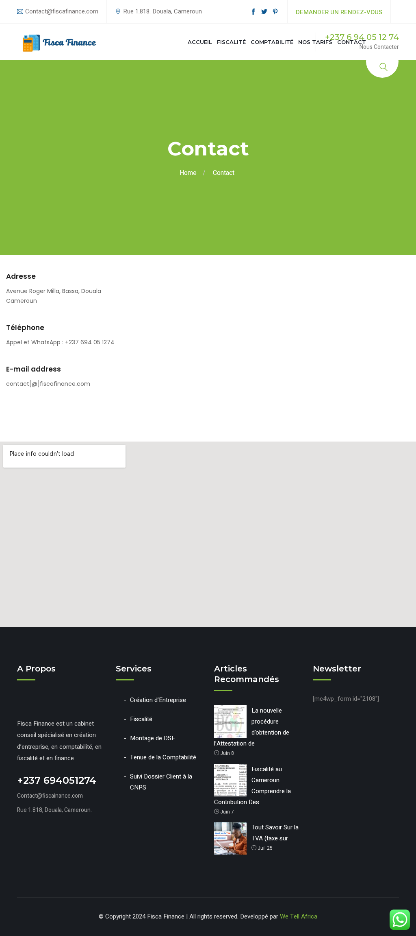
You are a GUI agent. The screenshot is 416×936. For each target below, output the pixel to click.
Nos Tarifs (315, 42)
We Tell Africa (298, 916)
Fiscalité (231, 42)
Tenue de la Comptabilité (163, 757)
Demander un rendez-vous (339, 12)
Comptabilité (272, 42)
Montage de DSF (152, 738)
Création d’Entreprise (158, 699)
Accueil (200, 42)
